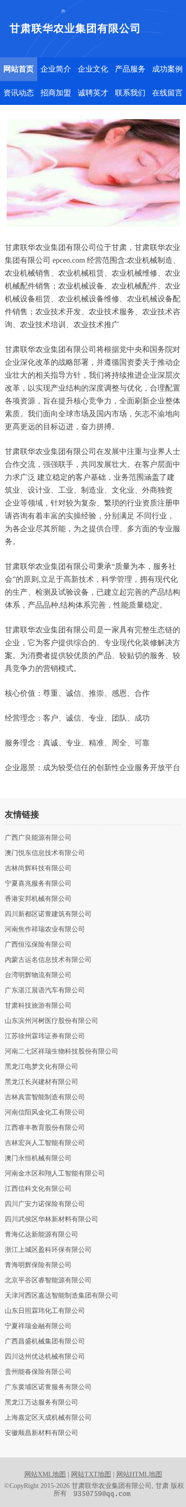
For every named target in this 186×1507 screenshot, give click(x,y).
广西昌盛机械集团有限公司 (45, 1341)
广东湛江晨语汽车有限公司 (45, 990)
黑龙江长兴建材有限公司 (41, 1082)
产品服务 (130, 69)
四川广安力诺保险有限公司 (45, 1204)
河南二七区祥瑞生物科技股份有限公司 (61, 1051)
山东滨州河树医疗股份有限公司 (51, 1021)
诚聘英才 (93, 93)
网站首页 (18, 69)
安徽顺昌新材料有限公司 (41, 1433)
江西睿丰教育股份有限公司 (45, 1128)
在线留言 (167, 93)
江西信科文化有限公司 (38, 1189)
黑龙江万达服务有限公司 (41, 1402)
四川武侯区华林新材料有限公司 (51, 1219)
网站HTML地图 (139, 1474)
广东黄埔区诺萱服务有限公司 (48, 1387)
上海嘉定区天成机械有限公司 (48, 1417)
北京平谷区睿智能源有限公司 (48, 1280)
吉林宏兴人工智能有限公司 (45, 1143)
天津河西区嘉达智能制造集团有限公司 (61, 1295)
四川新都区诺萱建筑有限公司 (48, 914)
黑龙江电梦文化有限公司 (41, 1066)
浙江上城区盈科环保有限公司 (48, 1250)
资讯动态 (18, 93)
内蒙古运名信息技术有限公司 (48, 960)
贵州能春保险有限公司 (38, 1372)
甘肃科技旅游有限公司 (38, 1005)
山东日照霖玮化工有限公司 (45, 1311)
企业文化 (93, 69)
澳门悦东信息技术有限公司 (45, 853)
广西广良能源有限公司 (38, 838)
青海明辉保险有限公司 (38, 1265)
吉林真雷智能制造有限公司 (45, 1097)
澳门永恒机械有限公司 (38, 1158)
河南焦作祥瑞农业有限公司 (45, 929)
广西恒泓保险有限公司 (38, 944)
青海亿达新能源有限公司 (41, 1234)
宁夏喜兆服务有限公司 (38, 883)
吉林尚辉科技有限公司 (38, 868)
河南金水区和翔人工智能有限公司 (55, 1173)
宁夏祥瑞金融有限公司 (38, 1326)
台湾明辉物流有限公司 (38, 975)
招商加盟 (56, 93)
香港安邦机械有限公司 (38, 899)
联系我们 (130, 93)
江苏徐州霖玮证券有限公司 (45, 1036)
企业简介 (56, 69)
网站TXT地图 (91, 1474)
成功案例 (167, 69)
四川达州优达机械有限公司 (45, 1356)
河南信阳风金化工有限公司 (45, 1112)
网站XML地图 (45, 1474)
